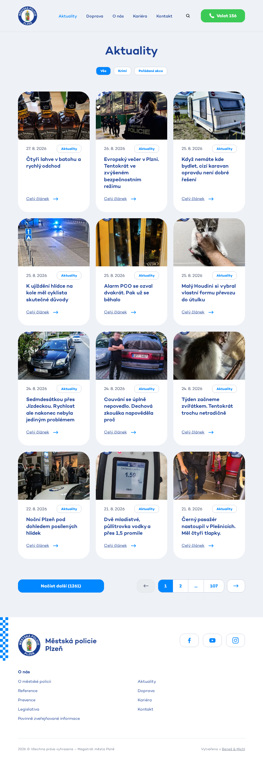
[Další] (236, 586)
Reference (27, 690)
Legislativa (28, 709)
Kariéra (145, 699)
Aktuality (147, 681)
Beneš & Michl (233, 749)
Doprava (146, 690)
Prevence (26, 699)
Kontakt (145, 709)
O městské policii (34, 681)
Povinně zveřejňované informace (49, 718)
